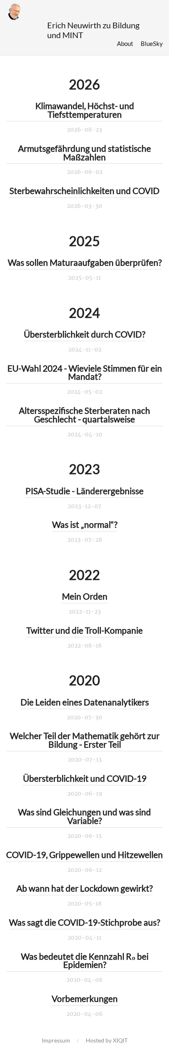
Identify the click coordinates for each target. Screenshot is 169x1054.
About (125, 43)
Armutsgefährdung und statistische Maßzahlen (84, 152)
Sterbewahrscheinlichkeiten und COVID (84, 190)
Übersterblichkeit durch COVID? (84, 334)
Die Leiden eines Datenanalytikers (85, 702)
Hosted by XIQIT (107, 1040)
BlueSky (152, 43)
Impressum (56, 1040)
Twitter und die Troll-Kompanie (84, 630)
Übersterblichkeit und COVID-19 (84, 778)
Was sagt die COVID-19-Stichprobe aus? (84, 922)
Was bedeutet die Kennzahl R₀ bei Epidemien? (84, 960)
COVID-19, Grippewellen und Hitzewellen (84, 854)
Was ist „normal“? (84, 524)
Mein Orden (84, 596)
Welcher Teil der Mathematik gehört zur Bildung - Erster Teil (85, 739)
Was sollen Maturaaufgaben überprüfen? (85, 262)
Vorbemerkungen (85, 998)
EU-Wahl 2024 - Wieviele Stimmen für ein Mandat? (84, 372)
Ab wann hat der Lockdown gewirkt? (84, 888)
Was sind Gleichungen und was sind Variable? (84, 816)
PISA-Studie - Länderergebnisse (84, 491)
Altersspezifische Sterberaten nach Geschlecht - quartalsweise (84, 414)
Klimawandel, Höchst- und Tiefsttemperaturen (84, 109)
